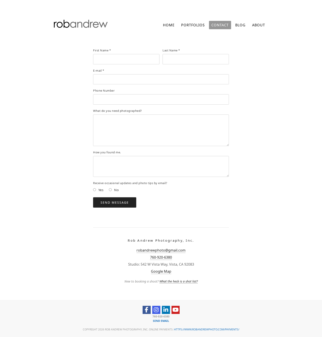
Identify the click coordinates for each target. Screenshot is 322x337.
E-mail (98, 70)
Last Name (171, 50)
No (116, 190)
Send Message (115, 202)
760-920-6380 (161, 257)
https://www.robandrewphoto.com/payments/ (206, 329)
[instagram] (156, 310)
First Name (102, 50)
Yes (100, 190)
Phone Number (104, 90)
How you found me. (107, 152)
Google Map (161, 271)
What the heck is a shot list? (178, 281)
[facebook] (147, 310)
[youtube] (176, 310)
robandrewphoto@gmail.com (161, 250)
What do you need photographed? (117, 111)
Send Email (161, 321)
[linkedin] (166, 310)
